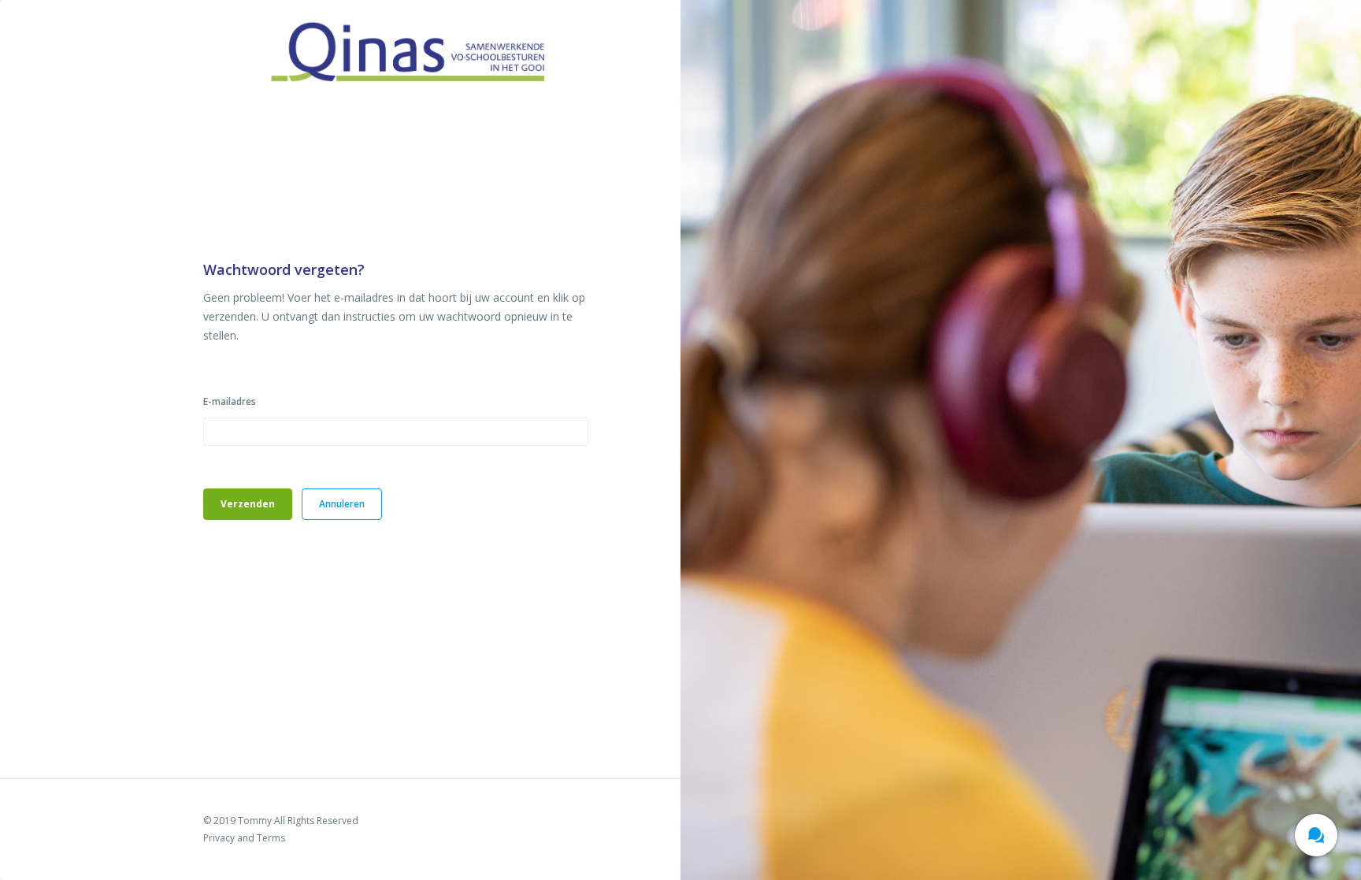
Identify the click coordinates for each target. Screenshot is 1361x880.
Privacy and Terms (244, 838)
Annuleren (342, 504)
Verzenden (248, 504)
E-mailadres (229, 401)
